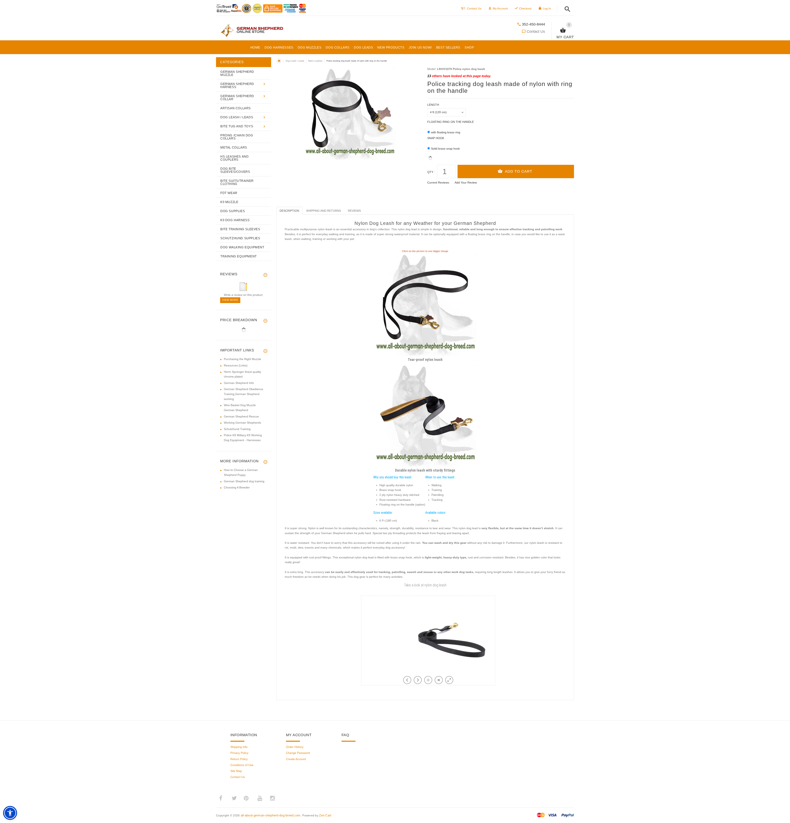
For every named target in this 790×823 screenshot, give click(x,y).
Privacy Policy (239, 752)
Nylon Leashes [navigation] (315, 61)
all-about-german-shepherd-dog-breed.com (271, 815)
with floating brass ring (445, 132)
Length (433, 104)
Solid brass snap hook (445, 148)
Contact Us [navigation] (474, 8)
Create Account (296, 759)
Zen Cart (325, 815)
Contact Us (536, 31)
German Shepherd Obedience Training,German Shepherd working (243, 393)
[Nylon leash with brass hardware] (425, 415)
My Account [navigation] (500, 8)
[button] (566, 9)
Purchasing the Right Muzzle (242, 359)
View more (230, 300)
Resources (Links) (235, 365)
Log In (547, 8)
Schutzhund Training (237, 429)
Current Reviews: (438, 182)
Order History (294, 747)
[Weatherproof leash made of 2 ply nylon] (425, 304)
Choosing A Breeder (237, 487)
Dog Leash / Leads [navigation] (295, 61)
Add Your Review (466, 182)
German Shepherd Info (239, 383)
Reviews (354, 210)
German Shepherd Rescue (241, 416)
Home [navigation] (279, 61)
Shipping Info (238, 747)
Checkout (525, 8)
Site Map (236, 771)
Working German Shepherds (242, 422)
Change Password (298, 752)
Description (289, 210)
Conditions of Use (241, 765)
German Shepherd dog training (244, 481)
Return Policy (239, 759)
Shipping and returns (323, 210)
